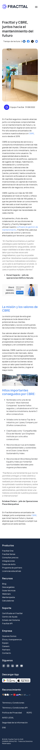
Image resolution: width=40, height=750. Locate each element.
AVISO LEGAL (8, 717)
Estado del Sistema (11, 620)
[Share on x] (32, 41)
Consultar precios (10, 557)
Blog (4, 583)
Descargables (8, 587)
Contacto (6, 653)
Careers (5, 646)
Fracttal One (7, 550)
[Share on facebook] (28, 41)
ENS (4, 727)
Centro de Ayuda (9, 616)
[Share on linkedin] (24, 41)
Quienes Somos (9, 636)
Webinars (6, 594)
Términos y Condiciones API (15, 707)
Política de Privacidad (12, 712)
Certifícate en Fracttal (12, 613)
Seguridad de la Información (15, 722)
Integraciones (8, 561)
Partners (6, 649)
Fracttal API (7, 623)
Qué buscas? (9, 12)
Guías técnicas (8, 590)
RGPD (29, 712)
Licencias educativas (11, 571)
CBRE (34, 515)
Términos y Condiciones (13, 702)
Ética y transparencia (12, 639)
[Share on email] (36, 41)
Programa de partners (12, 567)
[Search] (35, 16)
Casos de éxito (9, 564)
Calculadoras (8, 600)
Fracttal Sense (8, 554)
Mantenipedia (8, 597)
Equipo (5, 643)
